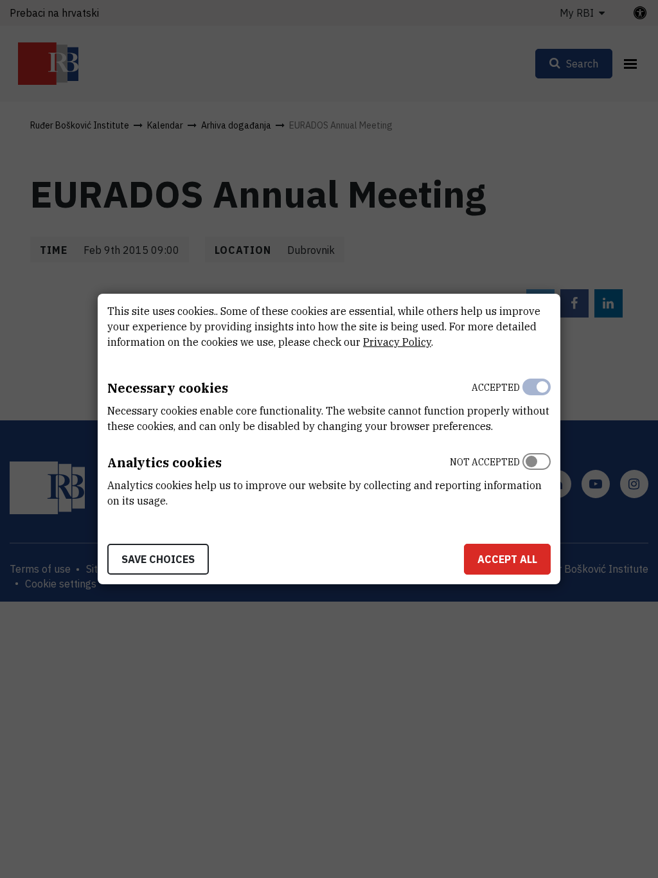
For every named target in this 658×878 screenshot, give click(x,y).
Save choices (158, 559)
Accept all (507, 559)
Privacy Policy (397, 342)
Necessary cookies (167, 388)
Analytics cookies (164, 462)
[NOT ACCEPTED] (536, 478)
